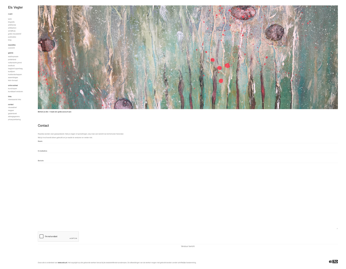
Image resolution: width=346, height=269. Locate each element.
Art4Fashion (12, 28)
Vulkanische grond (15, 62)
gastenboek (12, 113)
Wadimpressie (13, 56)
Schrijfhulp (12, 31)
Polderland (12, 59)
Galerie (10, 53)
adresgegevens (14, 116)
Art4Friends (12, 25)
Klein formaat (13, 80)
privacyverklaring (14, 119)
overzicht (11, 48)
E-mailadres (42, 151)
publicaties (12, 37)
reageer (11, 110)
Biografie (11, 22)
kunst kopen (12, 88)
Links (9, 96)
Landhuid (11, 65)
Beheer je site (43, 111)
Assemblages (13, 77)
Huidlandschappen (15, 74)
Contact (10, 104)
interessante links (14, 99)
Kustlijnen (11, 71)
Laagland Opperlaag (15, 68)
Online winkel (13, 85)
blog (9, 40)
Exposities (12, 45)
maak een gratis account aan (60, 111)
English (10, 14)
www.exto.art (62, 262)
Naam (40, 141)
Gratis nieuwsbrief (14, 34)
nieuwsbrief (12, 107)
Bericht (41, 160)
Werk (10, 19)
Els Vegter (15, 7)
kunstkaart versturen (15, 91)
